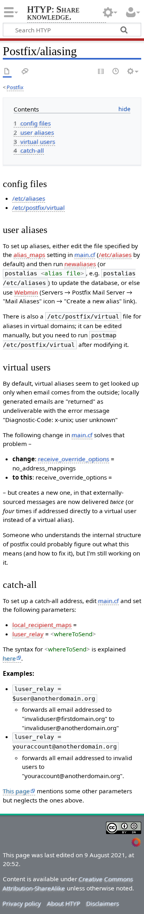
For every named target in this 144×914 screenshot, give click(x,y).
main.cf (84, 255)
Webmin (26, 292)
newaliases (80, 264)
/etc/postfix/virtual (38, 207)
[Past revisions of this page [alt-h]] (116, 71)
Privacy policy (22, 903)
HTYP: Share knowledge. (53, 14)
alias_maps (29, 255)
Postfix (15, 87)
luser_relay (28, 634)
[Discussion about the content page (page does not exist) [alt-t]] (25, 71)
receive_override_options (73, 459)
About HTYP (63, 903)
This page (16, 791)
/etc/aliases (28, 198)
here (9, 658)
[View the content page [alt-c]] (7, 71)
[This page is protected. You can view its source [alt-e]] (101, 71)
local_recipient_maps (42, 625)
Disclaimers (102, 903)
